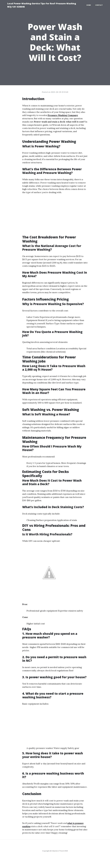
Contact (99, 5)
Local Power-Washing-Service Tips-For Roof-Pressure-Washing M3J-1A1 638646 (41, 5)
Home (88, 5)
